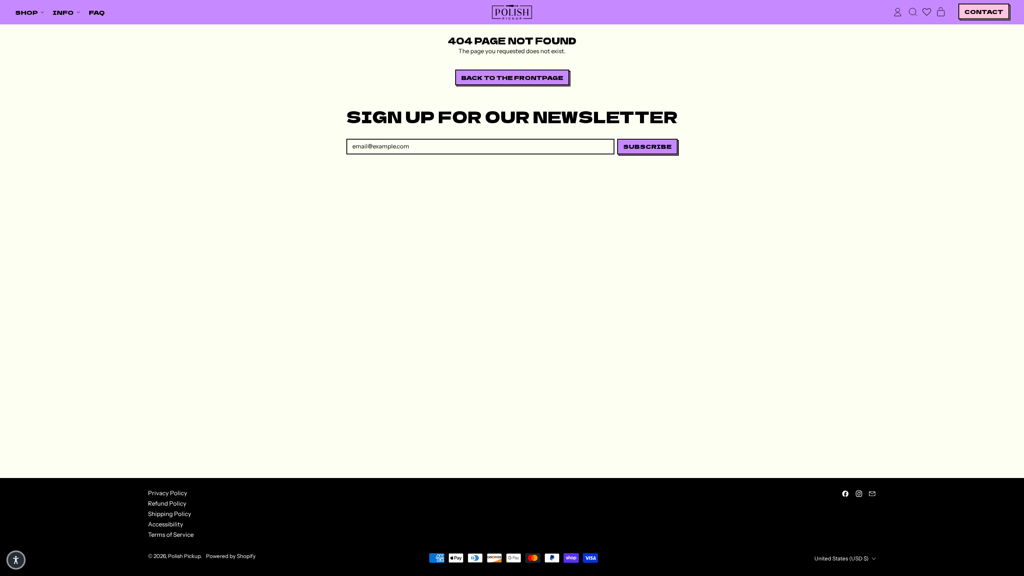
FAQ (97, 12)
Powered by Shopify (231, 556)
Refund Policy (167, 503)
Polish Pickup (184, 556)
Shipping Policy (169, 514)
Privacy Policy (167, 493)
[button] (913, 12)
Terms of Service (171, 534)
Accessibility (165, 524)
